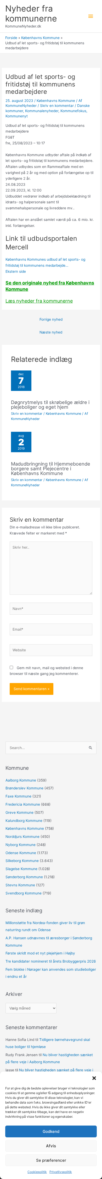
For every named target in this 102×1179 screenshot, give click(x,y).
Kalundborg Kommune (23, 820)
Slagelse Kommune (21, 869)
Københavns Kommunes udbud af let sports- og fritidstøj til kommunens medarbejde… (45, 265)
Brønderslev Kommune (24, 788)
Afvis (51, 1145)
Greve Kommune (19, 812)
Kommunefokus (73, 111)
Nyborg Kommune (20, 845)
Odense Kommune (20, 853)
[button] (94, 1078)
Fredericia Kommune (22, 804)
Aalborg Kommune (20, 780)
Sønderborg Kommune (24, 877)
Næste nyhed (50, 332)
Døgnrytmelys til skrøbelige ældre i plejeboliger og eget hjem (50, 404)
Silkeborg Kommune (22, 861)
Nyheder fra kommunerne (31, 13)
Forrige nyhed (51, 319)
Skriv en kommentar (57, 105)
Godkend (51, 1131)
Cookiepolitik (37, 1172)
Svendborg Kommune (23, 893)
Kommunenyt (16, 116)
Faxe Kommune (18, 796)
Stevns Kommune (20, 885)
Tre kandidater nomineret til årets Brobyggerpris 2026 (50, 961)
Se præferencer (51, 1160)
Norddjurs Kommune (22, 836)
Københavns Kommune (56, 101)
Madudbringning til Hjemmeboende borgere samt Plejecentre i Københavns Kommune (50, 468)
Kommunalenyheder (41, 111)
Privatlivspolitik (60, 1172)
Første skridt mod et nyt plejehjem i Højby (40, 953)
